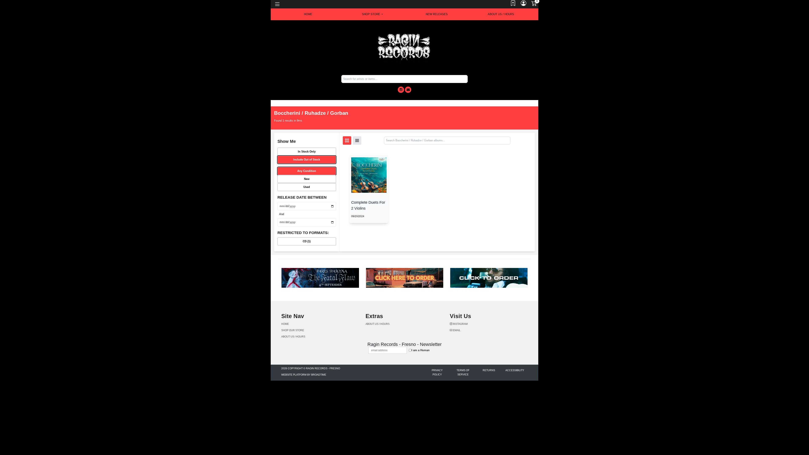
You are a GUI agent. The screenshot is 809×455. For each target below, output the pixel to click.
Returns (489, 370)
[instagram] (400, 89)
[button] (372, 14)
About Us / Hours (501, 14)
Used (306, 187)
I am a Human (420, 350)
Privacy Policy (437, 372)
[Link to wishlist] (513, 4)
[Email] (408, 89)
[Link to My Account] (524, 4)
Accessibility (514, 370)
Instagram (460, 324)
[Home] (404, 47)
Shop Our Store (292, 330)
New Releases (437, 14)
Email (456, 330)
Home (285, 324)
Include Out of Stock (306, 159)
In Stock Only (307, 151)
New (306, 179)
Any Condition (306, 171)
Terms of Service (463, 372)
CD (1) (307, 241)
